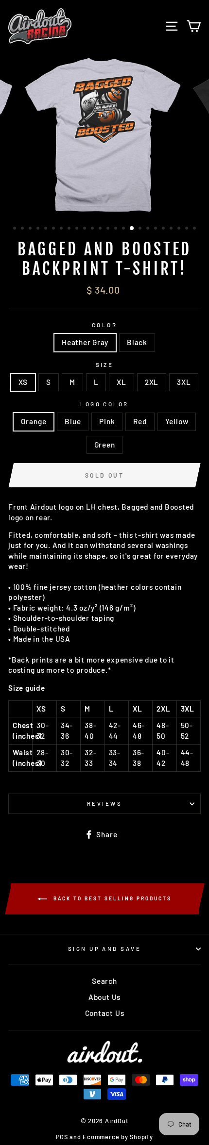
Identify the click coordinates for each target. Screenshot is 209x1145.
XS (23, 382)
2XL (151, 382)
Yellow (177, 421)
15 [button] (124, 229)
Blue (73, 421)
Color (104, 325)
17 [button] (141, 229)
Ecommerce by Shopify (118, 1137)
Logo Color (104, 404)
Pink (107, 421)
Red (139, 421)
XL (121, 382)
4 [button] (38, 229)
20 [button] (164, 229)
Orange (34, 421)
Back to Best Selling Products (111, 898)
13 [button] (108, 229)
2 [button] (23, 229)
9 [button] (77, 229)
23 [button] (187, 229)
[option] (104, 134)
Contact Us (104, 1013)
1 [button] (15, 229)
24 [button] (195, 229)
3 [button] (31, 229)
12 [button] (101, 229)
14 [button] (116, 229)
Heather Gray (85, 342)
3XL (184, 382)
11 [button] (93, 229)
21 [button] (172, 229)
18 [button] (148, 229)
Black (137, 342)
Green (104, 444)
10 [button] (85, 229)
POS (62, 1137)
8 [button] (70, 229)
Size (105, 365)
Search (104, 981)
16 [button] (132, 228)
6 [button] (54, 229)
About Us (104, 997)
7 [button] (62, 229)
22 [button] (179, 229)
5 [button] (46, 229)
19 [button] (156, 229)
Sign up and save (104, 949)
